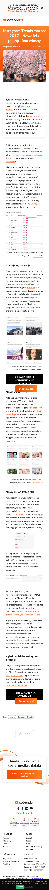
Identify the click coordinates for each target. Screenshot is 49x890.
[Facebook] (22, 808)
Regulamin (7, 858)
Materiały (7, 841)
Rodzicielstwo (38, 483)
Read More (28, 887)
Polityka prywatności (11, 861)
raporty (12, 717)
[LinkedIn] (26, 808)
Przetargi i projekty (34, 846)
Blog (28, 843)
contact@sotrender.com (34, 870)
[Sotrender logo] (24, 804)
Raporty (6, 846)
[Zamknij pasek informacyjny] (41, 8)
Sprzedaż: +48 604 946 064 (35, 864)
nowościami (33, 116)
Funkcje (6, 838)
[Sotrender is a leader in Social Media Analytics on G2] (14, 823)
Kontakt (29, 849)
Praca (28, 841)
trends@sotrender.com (16, 685)
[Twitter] (18, 808)
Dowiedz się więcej (35, 878)
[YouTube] (31, 808)
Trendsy (20, 640)
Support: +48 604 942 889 (34, 867)
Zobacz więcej (26, 388)
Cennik (6, 843)
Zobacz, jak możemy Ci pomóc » (23, 11)
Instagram (7, 85)
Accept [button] (20, 887)
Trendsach (19, 514)
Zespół (29, 838)
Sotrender (10, 161)
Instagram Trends (14, 501)
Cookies (6, 864)
